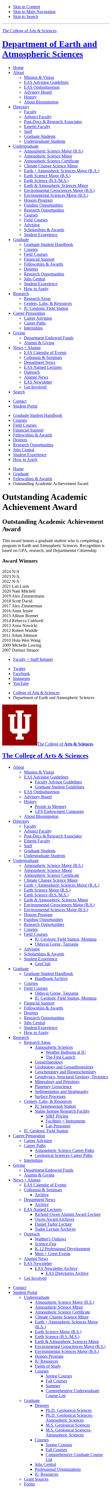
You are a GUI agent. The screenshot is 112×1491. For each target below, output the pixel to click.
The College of (65, 744)
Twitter (19, 668)
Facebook (21, 673)
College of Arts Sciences (36, 692)
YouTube (21, 683)
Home (18, 67)
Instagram (21, 678)
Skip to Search (25, 16)
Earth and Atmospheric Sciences (49, 49)
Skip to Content (26, 6)
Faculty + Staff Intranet (33, 659)
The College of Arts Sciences (29, 30)
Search (19, 392)
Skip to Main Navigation (34, 11)
